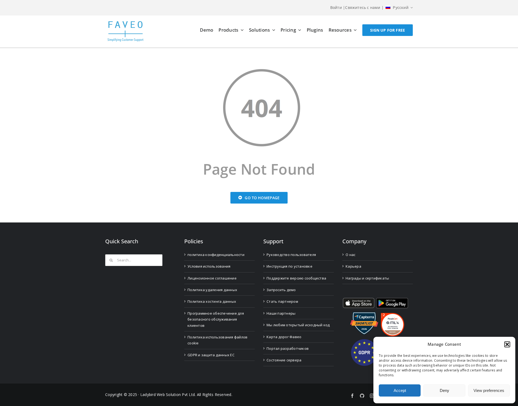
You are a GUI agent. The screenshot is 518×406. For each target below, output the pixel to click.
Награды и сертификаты (367, 278)
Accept (400, 390)
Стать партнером (282, 301)
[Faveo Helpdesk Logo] (125, 23)
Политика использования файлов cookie (217, 340)
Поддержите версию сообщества (296, 278)
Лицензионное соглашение (212, 278)
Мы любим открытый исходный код (298, 324)
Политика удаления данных (212, 289)
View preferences (488, 390)
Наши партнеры (281, 313)
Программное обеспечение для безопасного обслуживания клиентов (216, 319)
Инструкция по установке (289, 266)
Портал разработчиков (288, 348)
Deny (444, 390)
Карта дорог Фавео (284, 336)
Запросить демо (281, 289)
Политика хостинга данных (212, 301)
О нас (350, 254)
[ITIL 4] (392, 315)
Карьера (353, 266)
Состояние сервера (284, 360)
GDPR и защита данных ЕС (211, 354)
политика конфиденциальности (216, 254)
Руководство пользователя (291, 254)
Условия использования (209, 266)
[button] (507, 344)
